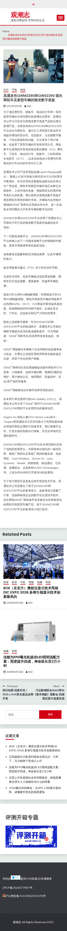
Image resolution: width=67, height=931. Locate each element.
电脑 (39, 582)
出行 (6, 89)
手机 (14, 89)
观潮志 (20, 14)
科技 (22, 89)
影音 (14, 582)
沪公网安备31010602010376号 (25, 896)
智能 (31, 582)
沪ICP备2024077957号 (17, 887)
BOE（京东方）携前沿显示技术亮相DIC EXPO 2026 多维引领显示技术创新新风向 (31, 592)
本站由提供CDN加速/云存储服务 (27, 878)
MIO (29, 106)
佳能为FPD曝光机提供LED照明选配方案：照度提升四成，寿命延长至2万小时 (31, 661)
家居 (6, 582)
